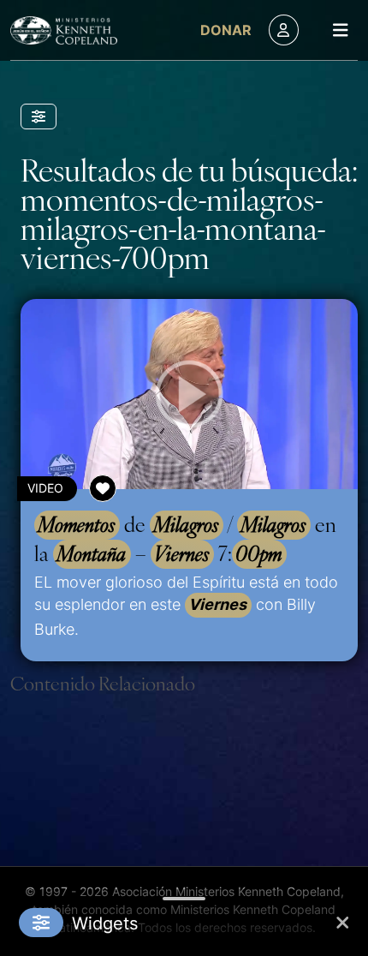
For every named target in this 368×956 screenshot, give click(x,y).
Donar (226, 30)
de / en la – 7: (185, 539)
